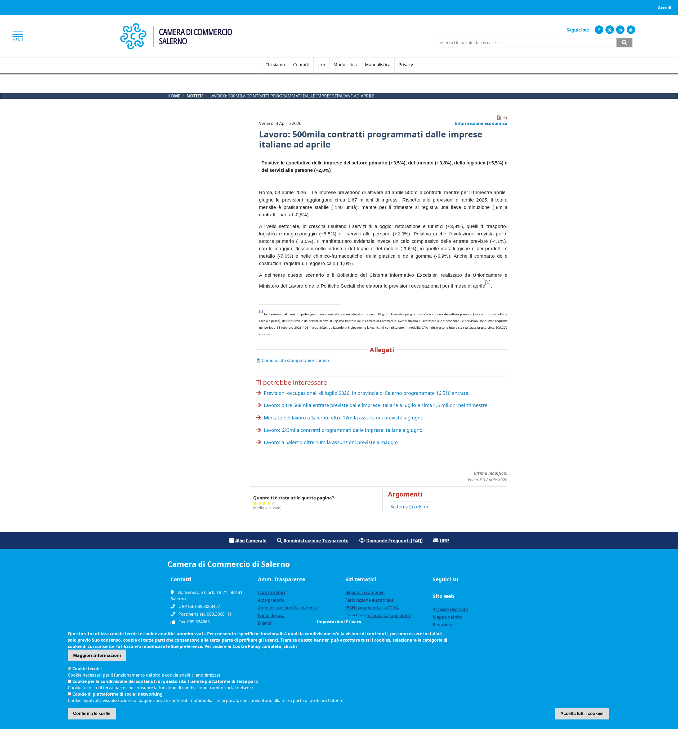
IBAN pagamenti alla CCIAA (372, 608)
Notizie (195, 96)
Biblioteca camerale (365, 592)
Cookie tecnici (87, 669)
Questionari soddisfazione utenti (378, 615)
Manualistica (377, 65)
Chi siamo (275, 65)
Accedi (664, 8)
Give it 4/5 (269, 503)
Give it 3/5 (264, 503)
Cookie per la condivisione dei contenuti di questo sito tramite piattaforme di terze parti (165, 681)
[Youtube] (631, 29)
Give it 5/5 (273, 503)
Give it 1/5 (255, 503)
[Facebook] (599, 29)
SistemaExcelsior (409, 506)
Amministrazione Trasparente (316, 540)
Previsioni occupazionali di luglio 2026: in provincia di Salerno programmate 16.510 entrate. (367, 393)
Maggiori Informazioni (97, 655)
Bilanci (264, 623)
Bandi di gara (271, 615)
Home (173, 96)
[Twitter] (609, 29)
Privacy (406, 65)
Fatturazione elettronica (369, 600)
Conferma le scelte (91, 713)
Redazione (443, 625)
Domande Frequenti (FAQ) (394, 540)
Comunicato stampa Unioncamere (296, 360)
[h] (624, 42)
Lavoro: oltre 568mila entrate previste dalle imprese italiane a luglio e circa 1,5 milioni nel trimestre (375, 405)
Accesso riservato (450, 609)
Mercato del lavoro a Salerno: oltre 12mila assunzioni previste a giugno (343, 417)
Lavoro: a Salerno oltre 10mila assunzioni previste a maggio (331, 442)
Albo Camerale (250, 540)
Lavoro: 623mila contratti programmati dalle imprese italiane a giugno (343, 430)
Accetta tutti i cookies (582, 713)
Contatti (301, 65)
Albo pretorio (271, 600)
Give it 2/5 (260, 503)
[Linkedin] (620, 29)
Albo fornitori (271, 592)
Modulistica (345, 65)
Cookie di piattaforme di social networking (117, 694)
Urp (321, 65)
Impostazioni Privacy (339, 622)
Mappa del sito (447, 617)
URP (444, 540)
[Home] (176, 26)
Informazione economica (480, 123)
